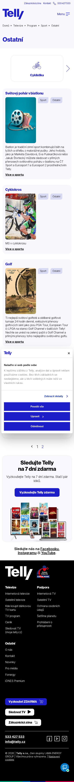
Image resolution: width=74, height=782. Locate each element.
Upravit (35, 416)
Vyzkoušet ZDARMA (23, 702)
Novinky (10, 662)
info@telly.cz (15, 741)
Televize (18, 25)
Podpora (43, 587)
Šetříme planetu (46, 616)
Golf (8, 264)
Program (32, 25)
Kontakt (47, 3)
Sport (44, 25)
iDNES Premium (15, 681)
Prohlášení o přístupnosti (44, 623)
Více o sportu (14, 174)
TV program (12, 616)
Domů (6, 25)
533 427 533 (14, 736)
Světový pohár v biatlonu (24, 93)
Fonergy (10, 674)
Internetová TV (46, 593)
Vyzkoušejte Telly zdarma (37, 492)
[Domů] (13, 14)
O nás (8, 649)
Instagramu (27, 553)
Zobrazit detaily (53, 396)
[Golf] (20, 291)
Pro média (11, 668)
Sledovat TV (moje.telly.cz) (13, 630)
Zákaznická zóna (32, 3)
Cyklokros (13, 189)
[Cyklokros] (20, 217)
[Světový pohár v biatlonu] (20, 120)
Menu (61, 14)
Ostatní (56, 100)
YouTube (48, 553)
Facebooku (49, 549)
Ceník (8, 622)
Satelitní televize (15, 600)
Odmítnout (37, 426)
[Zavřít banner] (69, 353)
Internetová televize (17, 593)
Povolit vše (37, 406)
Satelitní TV (44, 600)
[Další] (68, 68)
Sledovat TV (17, 712)
